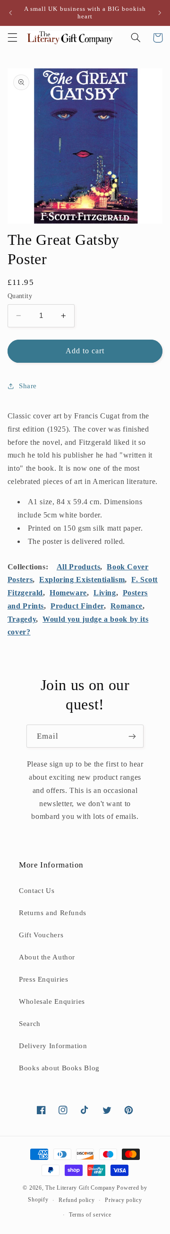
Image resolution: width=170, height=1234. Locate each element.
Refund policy (77, 1200)
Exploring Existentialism (82, 579)
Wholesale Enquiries (52, 1001)
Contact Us (36, 890)
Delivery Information (53, 1046)
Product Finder (77, 606)
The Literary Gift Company (80, 1188)
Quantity (20, 296)
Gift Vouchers (41, 935)
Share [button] (28, 386)
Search (30, 1023)
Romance (126, 606)
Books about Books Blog (59, 1068)
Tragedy (22, 619)
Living (105, 593)
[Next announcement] (159, 12)
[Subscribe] (132, 736)
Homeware (68, 593)
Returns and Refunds (52, 913)
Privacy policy (123, 1200)
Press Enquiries (43, 979)
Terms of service (90, 1214)
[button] (12, 38)
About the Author (47, 957)
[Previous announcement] (10, 12)
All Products (79, 567)
